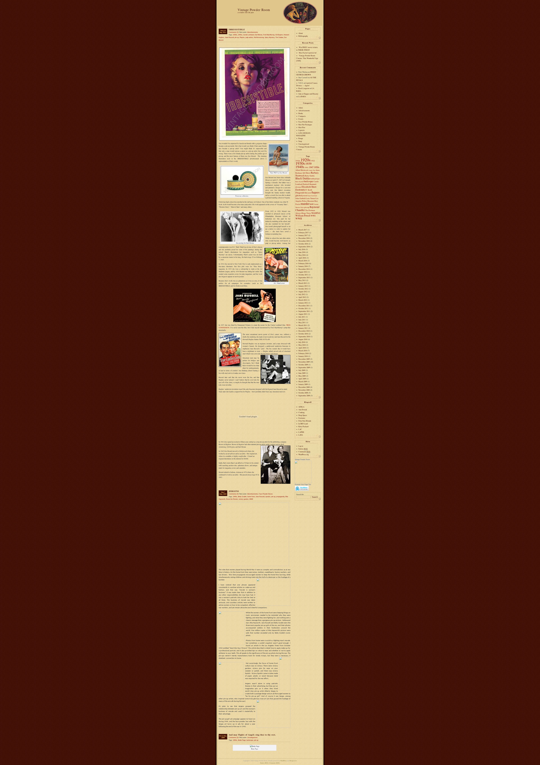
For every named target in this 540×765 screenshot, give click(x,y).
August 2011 (302, 314)
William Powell (302, 215)
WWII (251, 499)
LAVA (300, 435)
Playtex (242, 37)
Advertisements (252, 32)
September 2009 (304, 367)
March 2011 (302, 325)
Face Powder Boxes (266, 494)
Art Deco (306, 172)
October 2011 (303, 308)
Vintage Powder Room (254, 9)
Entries (303, 449)
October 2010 (303, 333)
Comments (304, 451)
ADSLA (301, 406)
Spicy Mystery (269, 37)
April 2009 (302, 378)
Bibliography (303, 36)
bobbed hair (315, 178)
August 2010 (302, 339)
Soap (300, 141)
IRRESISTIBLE (237, 29)
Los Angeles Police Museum (306, 199)
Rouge (300, 138)
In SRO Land (303, 423)
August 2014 (302, 272)
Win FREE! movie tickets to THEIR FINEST (307, 48)
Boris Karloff (299, 182)
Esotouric (300, 189)
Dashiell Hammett (309, 184)
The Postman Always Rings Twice (305, 211)
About (300, 33)
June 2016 (301, 252)
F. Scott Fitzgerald (303, 191)
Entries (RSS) (264, 763)
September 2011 (304, 311)
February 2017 (303, 232)
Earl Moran (258, 35)
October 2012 (303, 288)
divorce (298, 187)
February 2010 (303, 353)
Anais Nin (312, 170)
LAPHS (301, 432)
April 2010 (302, 347)
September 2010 (304, 336)
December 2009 (304, 359)
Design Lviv (293, 761)
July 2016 (301, 249)
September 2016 (304, 246)
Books (300, 113)
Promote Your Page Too (303, 484)
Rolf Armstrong (259, 37)
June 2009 (301, 373)
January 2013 (303, 286)
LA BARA (302, 96)
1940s (240, 35)
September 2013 (304, 277)
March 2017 (302, 229)
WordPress (283, 761)
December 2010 (304, 331)
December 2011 (304, 305)
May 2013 (302, 280)
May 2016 (302, 255)
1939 (308, 163)
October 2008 (303, 392)
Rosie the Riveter (232, 499)
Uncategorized (252, 737)
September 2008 (304, 395)
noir (312, 203)
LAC (300, 429)
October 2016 (303, 243)
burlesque (250, 740)
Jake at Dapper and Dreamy (308, 93)
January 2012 (303, 302)
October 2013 (303, 274)
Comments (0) (233, 494)
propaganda (280, 496)
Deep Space (302, 415)
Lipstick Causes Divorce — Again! (306, 84)
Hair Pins (301, 127)
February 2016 (303, 263)
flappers (315, 192)
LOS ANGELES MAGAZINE (303, 134)
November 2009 (304, 362)
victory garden (243, 499)
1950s (235, 740)
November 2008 (304, 390)
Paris (302, 207)
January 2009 (303, 384)
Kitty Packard (303, 426)
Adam (300, 107)
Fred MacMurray (268, 35)
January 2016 (303, 266)
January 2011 (303, 328)
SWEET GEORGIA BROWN (306, 73)
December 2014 (304, 269)
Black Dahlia (302, 178)
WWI (313, 215)
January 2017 (303, 235)
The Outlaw (279, 37)
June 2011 (301, 319)
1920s (305, 159)
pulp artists (249, 37)
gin (296, 195)
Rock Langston (303, 88)
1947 (311, 167)
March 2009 (302, 381)
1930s (235, 35)
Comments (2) (233, 32)
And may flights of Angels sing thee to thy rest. (252, 734)
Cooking (301, 412)
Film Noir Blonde (304, 421)
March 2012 (302, 300)
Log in (300, 446)
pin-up (237, 37)
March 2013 (302, 283)
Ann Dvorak (302, 409)
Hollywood (303, 195)
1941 (307, 167)
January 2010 (303, 356)
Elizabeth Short (309, 186)
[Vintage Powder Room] (303, 482)
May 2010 (302, 345)
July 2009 (301, 370)
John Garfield (300, 198)
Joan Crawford (312, 196)
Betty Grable (242, 496)
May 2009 (302, 376)
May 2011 (302, 322)
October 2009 (303, 364)
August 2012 (302, 291)
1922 (313, 160)
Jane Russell (229, 37)
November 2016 (304, 241)
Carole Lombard (248, 35)
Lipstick (267, 496)
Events (300, 119)
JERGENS (234, 491)
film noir (308, 192)
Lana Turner (310, 198)
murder (305, 203)
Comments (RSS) (274, 763)
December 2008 (304, 387)
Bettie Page (242, 740)
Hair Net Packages (305, 124)
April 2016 (302, 257)
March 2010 (302, 350)
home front (251, 496)
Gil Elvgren (279, 35)
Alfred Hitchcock (302, 170)
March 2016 (302, 260)
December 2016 (304, 238)
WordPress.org (303, 454)
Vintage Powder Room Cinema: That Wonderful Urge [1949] (307, 58)
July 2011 (301, 317)
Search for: (300, 494)
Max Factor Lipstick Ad (307, 52)
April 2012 (302, 297)
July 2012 (301, 294)
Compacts (302, 116)
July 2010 (301, 342)
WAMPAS (315, 213)
